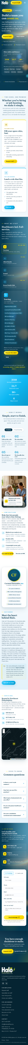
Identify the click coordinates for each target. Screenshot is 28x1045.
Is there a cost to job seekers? (10, 783)
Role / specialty (8, 898)
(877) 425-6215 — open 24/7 (14, 847)
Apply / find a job (6, 1007)
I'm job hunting (18, 429)
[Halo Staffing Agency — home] (5, 2)
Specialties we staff (7, 993)
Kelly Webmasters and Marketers (19, 1042)
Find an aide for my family (7, 553)
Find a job (8, 207)
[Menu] (24, 2)
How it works (20, 36)
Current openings (6, 1004)
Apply (7, 357)
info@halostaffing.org (12, 722)
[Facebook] (3, 983)
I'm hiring (7, 10)
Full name (6, 877)
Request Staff (16, 2)
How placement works (8, 1010)
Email (5, 892)
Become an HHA (20, 553)
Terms (7, 1040)
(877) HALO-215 (10, 717)
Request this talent (11, 353)
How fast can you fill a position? (10, 791)
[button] (14, 744)
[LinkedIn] (6, 983)
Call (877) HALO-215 (20, 951)
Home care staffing (7, 998)
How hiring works (6, 995)
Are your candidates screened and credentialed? (12, 814)
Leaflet (12, 759)
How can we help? (8, 905)
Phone (5, 885)
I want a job (18, 10)
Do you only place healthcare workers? (12, 806)
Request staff (10, 161)
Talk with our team (8, 682)
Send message (13, 917)
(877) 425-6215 (6, 1021)
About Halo (5, 1015)
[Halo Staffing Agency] (14, 970)
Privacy (3, 1040)
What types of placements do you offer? (13, 799)
